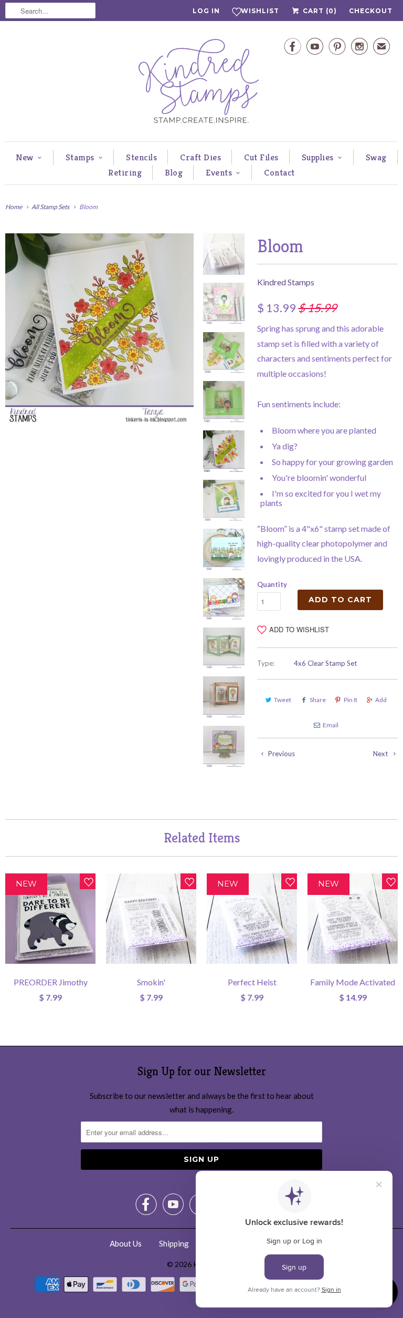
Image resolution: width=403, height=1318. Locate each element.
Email (330, 725)
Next (381, 753)
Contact (279, 172)
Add (381, 700)
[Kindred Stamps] (201, 84)
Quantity (272, 584)
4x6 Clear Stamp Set (325, 663)
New (25, 157)
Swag (376, 157)
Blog (174, 172)
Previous (281, 753)
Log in (206, 11)
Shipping (174, 1243)
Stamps (80, 157)
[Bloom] (99, 327)
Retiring (125, 172)
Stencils (141, 157)
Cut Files (261, 157)
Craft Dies (200, 157)
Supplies (318, 157)
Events (219, 172)
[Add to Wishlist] (88, 881)
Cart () (319, 11)
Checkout (371, 11)
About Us (126, 1243)
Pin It (350, 700)
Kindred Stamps (285, 282)
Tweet (282, 700)
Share (318, 700)
